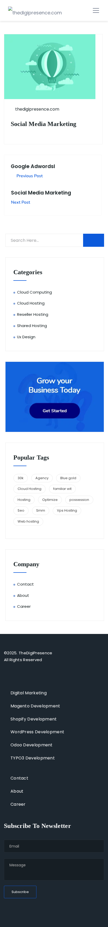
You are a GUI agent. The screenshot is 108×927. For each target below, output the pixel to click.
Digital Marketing (28, 693)
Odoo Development (31, 745)
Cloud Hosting (31, 303)
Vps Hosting (67, 510)
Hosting (24, 499)
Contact (25, 584)
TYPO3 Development (32, 758)
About (23, 595)
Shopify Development (33, 719)
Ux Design (26, 337)
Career (24, 606)
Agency (41, 478)
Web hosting (28, 521)
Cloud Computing (34, 292)
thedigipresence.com (36, 109)
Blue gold (68, 478)
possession (79, 499)
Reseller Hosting (32, 314)
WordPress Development (37, 732)
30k (21, 478)
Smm (40, 510)
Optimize (50, 499)
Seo (21, 510)
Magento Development (35, 706)
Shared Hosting (32, 325)
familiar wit (62, 488)
